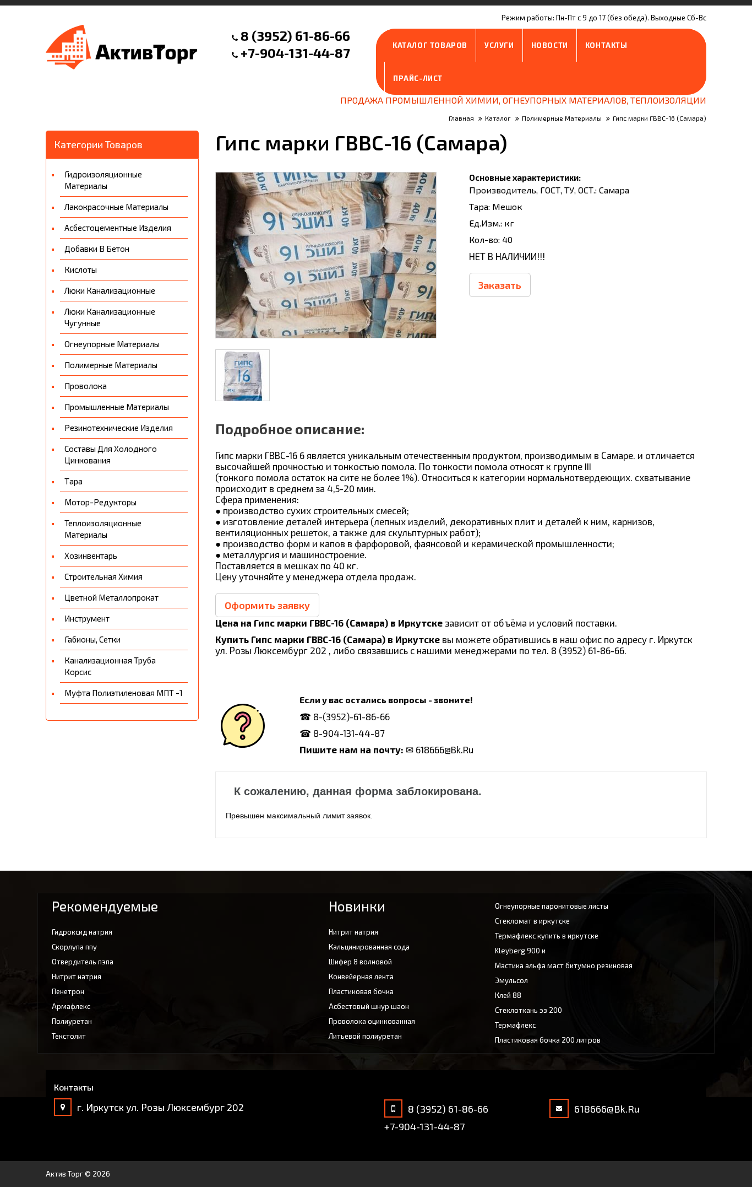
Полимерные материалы (110, 365)
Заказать (499, 285)
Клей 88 (508, 995)
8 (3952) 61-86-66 (295, 36)
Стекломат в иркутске (532, 920)
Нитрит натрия (76, 976)
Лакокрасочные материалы (116, 207)
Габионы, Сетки (92, 639)
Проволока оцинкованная (372, 1021)
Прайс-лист (418, 78)
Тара (73, 481)
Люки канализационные (109, 290)
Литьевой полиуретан (365, 1036)
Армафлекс (71, 1006)
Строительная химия (103, 576)
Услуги (499, 45)
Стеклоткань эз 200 (528, 1010)
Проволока (85, 386)
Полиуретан (72, 1021)
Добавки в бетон (96, 248)
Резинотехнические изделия (118, 428)
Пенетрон (68, 991)
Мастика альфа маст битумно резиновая (564, 965)
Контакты (606, 45)
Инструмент (87, 618)
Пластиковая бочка (361, 991)
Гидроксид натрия (82, 931)
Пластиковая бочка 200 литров (548, 1039)
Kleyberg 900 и (520, 950)
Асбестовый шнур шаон (369, 1006)
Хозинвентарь (90, 555)
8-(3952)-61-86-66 (351, 716)
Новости (549, 45)
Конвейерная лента (361, 976)
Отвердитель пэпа (82, 961)
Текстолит (69, 1036)
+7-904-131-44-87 (295, 53)
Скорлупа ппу (74, 946)
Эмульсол (511, 980)
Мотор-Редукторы (100, 502)
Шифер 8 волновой (360, 961)
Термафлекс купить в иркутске (546, 935)
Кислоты (80, 269)
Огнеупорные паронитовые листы (551, 906)
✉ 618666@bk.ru (439, 749)
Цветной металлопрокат (111, 597)
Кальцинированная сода (369, 946)
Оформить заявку (267, 605)
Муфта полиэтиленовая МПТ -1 (123, 693)
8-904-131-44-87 (349, 732)
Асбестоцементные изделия (117, 228)
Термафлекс (515, 1025)
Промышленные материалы (116, 407)
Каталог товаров (430, 45)
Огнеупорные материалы (112, 344)
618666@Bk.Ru (607, 1109)
